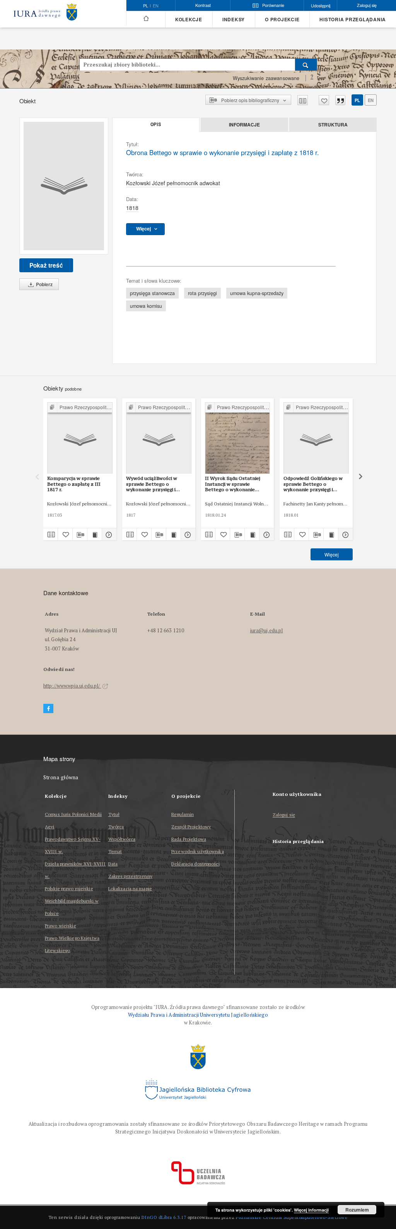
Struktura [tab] (333, 124)
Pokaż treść (46, 265)
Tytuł (114, 814)
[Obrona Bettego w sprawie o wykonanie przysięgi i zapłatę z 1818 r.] (64, 186)
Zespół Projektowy (191, 827)
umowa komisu (146, 305)
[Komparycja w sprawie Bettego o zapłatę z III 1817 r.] (80, 438)
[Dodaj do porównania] (302, 100)
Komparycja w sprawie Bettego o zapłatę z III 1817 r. (74, 483)
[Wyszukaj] (306, 64)
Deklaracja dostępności (195, 864)
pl (357, 100)
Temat (115, 851)
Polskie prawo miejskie (69, 888)
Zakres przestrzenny (130, 876)
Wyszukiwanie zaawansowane (266, 78)
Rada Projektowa (188, 839)
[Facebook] (48, 708)
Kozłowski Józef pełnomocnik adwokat (173, 183)
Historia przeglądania (352, 19)
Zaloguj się (284, 815)
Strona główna (61, 777)
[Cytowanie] (340, 100)
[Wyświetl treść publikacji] (94, 534)
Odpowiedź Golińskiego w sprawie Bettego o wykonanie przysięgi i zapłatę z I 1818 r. (313, 483)
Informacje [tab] (244, 124)
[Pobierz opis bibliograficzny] (80, 534)
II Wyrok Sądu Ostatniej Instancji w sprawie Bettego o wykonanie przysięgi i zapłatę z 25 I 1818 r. (233, 483)
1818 (132, 208)
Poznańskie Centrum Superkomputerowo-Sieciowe (292, 1217)
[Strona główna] (145, 18)
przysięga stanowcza (152, 293)
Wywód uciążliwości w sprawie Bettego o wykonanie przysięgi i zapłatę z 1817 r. (151, 483)
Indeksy (233, 19)
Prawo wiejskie (60, 926)
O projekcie (282, 19)
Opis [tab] (155, 124)
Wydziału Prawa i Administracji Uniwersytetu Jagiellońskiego (198, 1015)
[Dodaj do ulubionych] (324, 100)
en (156, 5)
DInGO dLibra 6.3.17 (164, 1217)
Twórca (116, 827)
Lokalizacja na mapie (130, 888)
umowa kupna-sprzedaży (256, 293)
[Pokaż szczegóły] (108, 534)
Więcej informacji (311, 1210)
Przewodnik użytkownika (197, 851)
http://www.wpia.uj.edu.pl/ (72, 686)
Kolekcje (188, 19)
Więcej (331, 554)
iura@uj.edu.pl (266, 630)
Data (113, 864)
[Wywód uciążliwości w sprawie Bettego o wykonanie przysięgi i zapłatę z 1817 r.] (158, 438)
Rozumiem (357, 1209)
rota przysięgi (202, 293)
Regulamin (182, 814)
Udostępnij (320, 6)
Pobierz (44, 284)
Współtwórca (121, 839)
